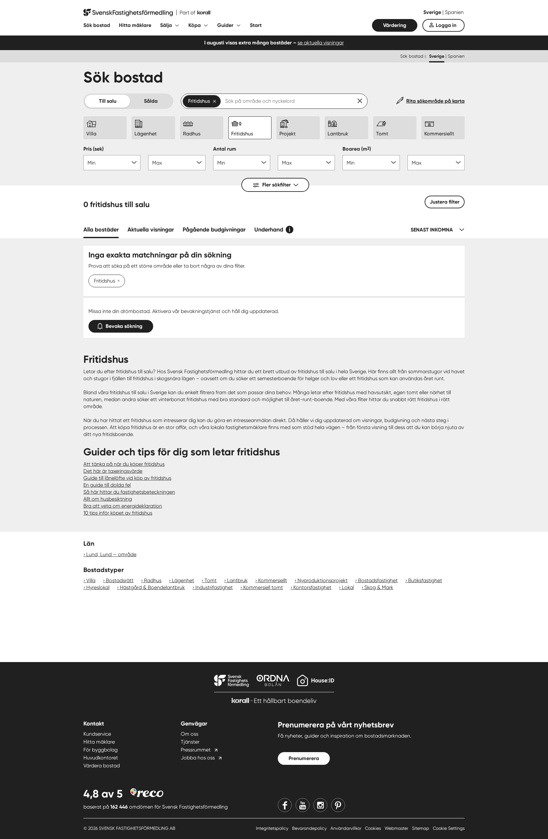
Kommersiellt (272, 580)
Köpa (194, 25)
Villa (90, 580)
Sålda (151, 101)
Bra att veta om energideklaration (122, 506)
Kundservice (97, 734)
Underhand (268, 229)
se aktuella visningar (320, 43)
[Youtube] (303, 805)
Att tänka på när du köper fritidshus (124, 464)
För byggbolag (100, 750)
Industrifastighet (214, 587)
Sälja (166, 25)
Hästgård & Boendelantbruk (152, 587)
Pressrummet (196, 750)
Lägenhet (183, 580)
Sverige (432, 12)
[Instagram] (320, 805)
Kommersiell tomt (263, 587)
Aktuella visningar (150, 229)
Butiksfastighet (425, 580)
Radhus (152, 580)
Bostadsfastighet (378, 580)
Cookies (373, 828)
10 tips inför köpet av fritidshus (117, 513)
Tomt (211, 580)
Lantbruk (237, 580)
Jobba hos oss (198, 758)
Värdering (394, 25)
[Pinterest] (338, 805)
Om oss (189, 734)
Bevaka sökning (124, 326)
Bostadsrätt (120, 580)
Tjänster (190, 742)
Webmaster (397, 828)
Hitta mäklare (135, 25)
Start (256, 25)
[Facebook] (285, 805)
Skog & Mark (378, 587)
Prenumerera (304, 758)
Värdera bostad (101, 766)
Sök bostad (96, 25)
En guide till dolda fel (107, 485)
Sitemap (421, 828)
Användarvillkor (346, 828)
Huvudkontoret (100, 758)
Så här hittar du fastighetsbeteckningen (129, 492)
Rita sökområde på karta (435, 101)
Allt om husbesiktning (107, 499)
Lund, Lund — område (111, 554)
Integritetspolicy (273, 828)
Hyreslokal (97, 587)
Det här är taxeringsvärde (112, 471)
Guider (225, 25)
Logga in (446, 25)
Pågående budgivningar (214, 229)
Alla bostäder (101, 229)
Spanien (454, 12)
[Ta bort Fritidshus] (117, 281)
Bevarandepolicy (310, 828)
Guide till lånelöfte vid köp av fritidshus (127, 478)
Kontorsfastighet (312, 587)
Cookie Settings (449, 828)
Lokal (348, 587)
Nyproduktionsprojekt (322, 580)
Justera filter (445, 202)
